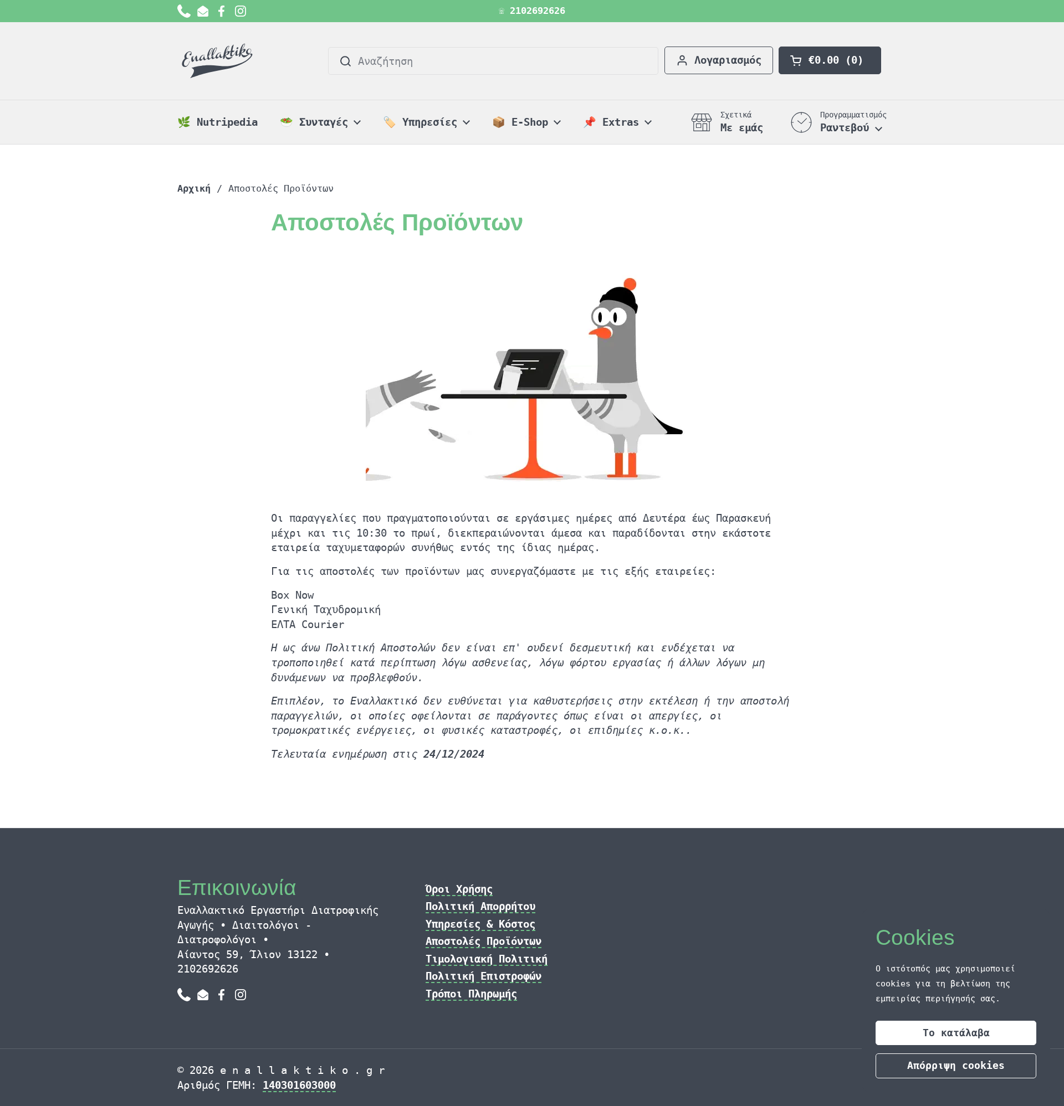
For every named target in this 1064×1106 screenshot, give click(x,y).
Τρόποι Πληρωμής (471, 993)
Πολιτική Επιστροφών (483, 976)
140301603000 (299, 1085)
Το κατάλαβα (956, 1032)
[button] (830, 60)
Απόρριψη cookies (956, 1065)
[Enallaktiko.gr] (219, 61)
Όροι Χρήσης (459, 889)
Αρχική (194, 188)
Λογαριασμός (727, 60)
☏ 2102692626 (532, 11)
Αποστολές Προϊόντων (483, 941)
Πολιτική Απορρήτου (480, 906)
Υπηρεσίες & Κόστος (480, 924)
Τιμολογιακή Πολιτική (487, 959)
